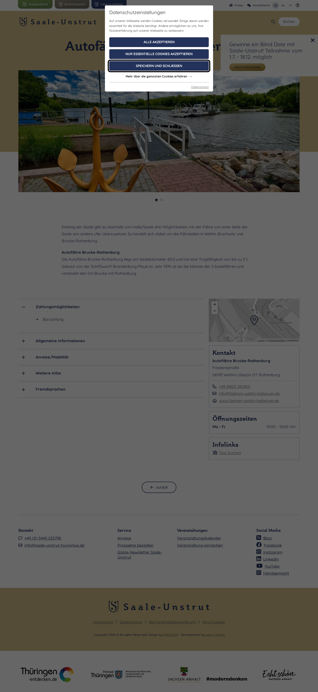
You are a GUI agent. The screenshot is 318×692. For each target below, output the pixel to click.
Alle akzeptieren (159, 42)
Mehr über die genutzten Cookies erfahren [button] (156, 76)
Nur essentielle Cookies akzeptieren (159, 54)
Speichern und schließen (159, 66)
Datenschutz (200, 87)
